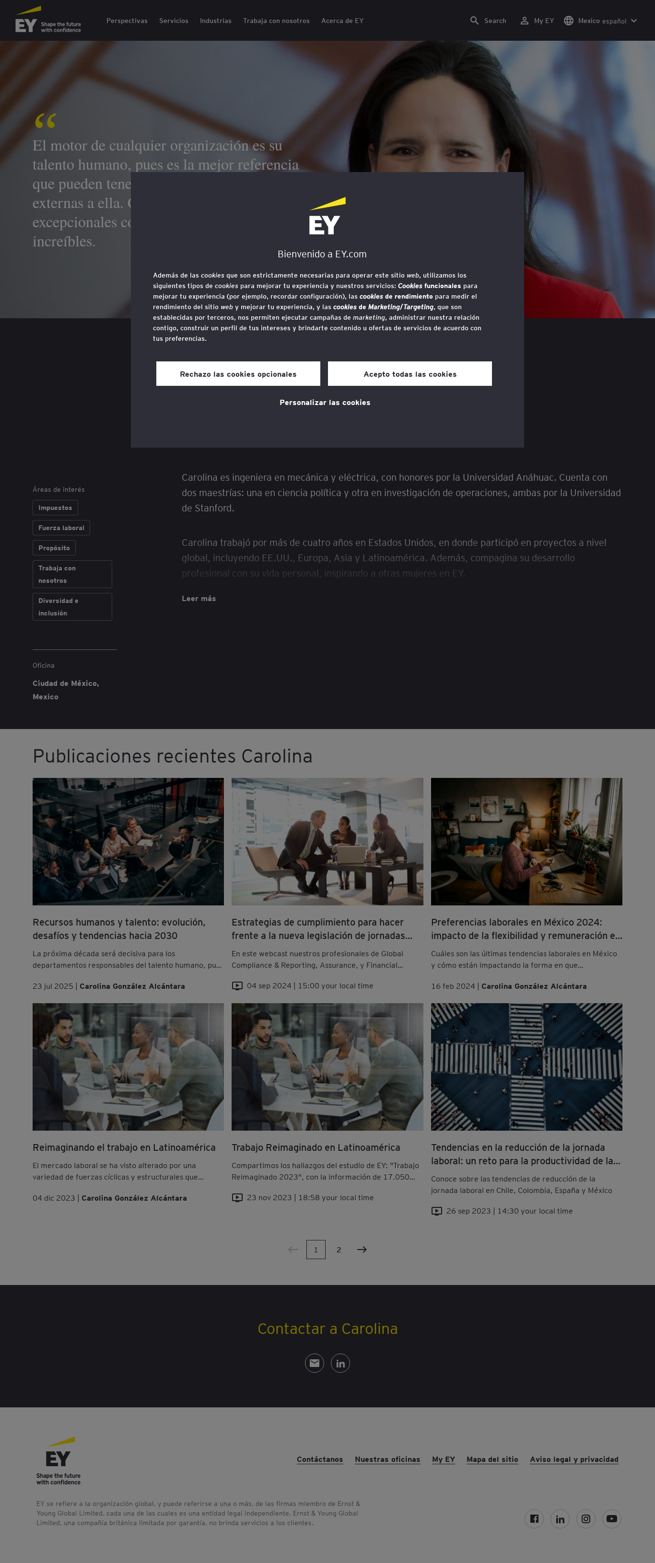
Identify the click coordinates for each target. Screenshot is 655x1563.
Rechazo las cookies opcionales (238, 373)
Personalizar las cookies (325, 401)
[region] (327, 310)
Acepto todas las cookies (410, 373)
